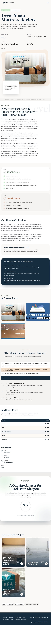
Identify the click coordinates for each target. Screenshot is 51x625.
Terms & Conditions (15, 619)
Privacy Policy (6, 619)
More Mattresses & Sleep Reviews (25, 515)
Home (3, 604)
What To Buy (10, 604)
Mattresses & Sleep (19, 604)
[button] (13, 312)
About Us (5, 617)
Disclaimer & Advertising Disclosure (16, 617)
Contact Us (24, 619)
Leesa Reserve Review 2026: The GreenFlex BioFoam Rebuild (8, 560)
